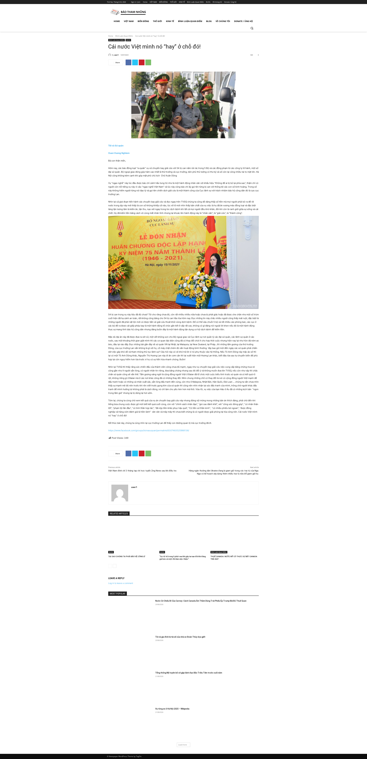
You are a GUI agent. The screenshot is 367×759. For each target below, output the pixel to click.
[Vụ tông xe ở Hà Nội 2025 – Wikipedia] (130, 723)
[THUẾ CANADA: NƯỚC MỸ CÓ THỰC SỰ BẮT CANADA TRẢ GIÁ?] (234, 536)
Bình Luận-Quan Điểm (124, 36)
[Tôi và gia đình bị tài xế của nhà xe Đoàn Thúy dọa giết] (130, 651)
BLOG (128, 40)
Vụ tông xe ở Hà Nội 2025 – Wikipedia (172, 709)
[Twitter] (250, 2)
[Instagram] (246, 2)
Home (110, 36)
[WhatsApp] (148, 62)
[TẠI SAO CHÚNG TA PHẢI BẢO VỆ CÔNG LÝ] (132, 536)
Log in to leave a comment (120, 583)
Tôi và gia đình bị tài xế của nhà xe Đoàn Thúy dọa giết (180, 637)
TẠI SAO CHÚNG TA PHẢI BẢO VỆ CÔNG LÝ (126, 556)
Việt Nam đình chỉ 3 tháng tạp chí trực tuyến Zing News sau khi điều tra (142, 470)
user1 (116, 55)
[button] (251, 28)
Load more (182, 745)
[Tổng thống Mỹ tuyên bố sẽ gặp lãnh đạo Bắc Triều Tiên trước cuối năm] (130, 687)
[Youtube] (258, 2)
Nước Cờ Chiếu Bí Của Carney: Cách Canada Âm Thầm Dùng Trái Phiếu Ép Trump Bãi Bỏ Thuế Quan (200, 601)
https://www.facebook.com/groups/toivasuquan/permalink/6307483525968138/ (148, 430)
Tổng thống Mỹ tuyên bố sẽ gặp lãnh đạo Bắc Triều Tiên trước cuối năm (188, 673)
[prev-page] (110, 566)
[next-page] (114, 566)
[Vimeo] (254, 2)
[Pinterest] (142, 62)
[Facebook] (242, 2)
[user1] (110, 55)
